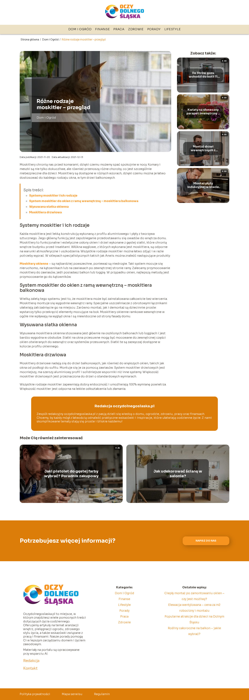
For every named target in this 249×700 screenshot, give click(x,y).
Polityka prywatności (35, 694)
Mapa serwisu (72, 694)
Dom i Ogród (80, 29)
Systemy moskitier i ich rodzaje (53, 195)
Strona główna (30, 39)
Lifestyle (172, 29)
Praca (118, 29)
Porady (154, 29)
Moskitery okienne (34, 264)
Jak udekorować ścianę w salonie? (177, 473)
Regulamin (102, 694)
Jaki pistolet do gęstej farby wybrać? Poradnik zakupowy (71, 473)
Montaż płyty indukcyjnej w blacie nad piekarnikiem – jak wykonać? (203, 185)
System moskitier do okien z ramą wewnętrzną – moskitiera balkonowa (83, 201)
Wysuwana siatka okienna (49, 207)
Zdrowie (136, 29)
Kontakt (30, 668)
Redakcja (31, 660)
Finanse (102, 29)
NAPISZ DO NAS (206, 540)
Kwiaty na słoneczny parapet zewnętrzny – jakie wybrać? (203, 112)
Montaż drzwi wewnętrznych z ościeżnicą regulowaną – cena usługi (203, 148)
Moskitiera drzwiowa (45, 212)
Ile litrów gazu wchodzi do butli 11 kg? (203, 75)
